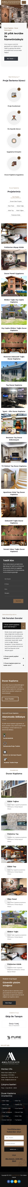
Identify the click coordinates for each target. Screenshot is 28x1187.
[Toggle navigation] (24, 2)
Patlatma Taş (12, 834)
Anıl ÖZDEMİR (16, 1175)
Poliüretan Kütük (14, 964)
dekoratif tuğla (5, 1045)
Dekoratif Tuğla (19, 1112)
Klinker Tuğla (12, 932)
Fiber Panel (12, 899)
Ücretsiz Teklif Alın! (7, 1120)
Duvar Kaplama (19, 1108)
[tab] (14, 626)
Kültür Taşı (11, 866)
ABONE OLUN (13, 1149)
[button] (11, 59)
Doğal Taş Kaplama (7, 1112)
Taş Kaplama (18, 1120)
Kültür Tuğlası (13, 801)
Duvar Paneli (5, 1116)
